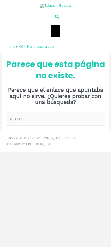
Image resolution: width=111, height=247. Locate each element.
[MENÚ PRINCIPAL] (56, 31)
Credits (71, 138)
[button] (55, 16)
